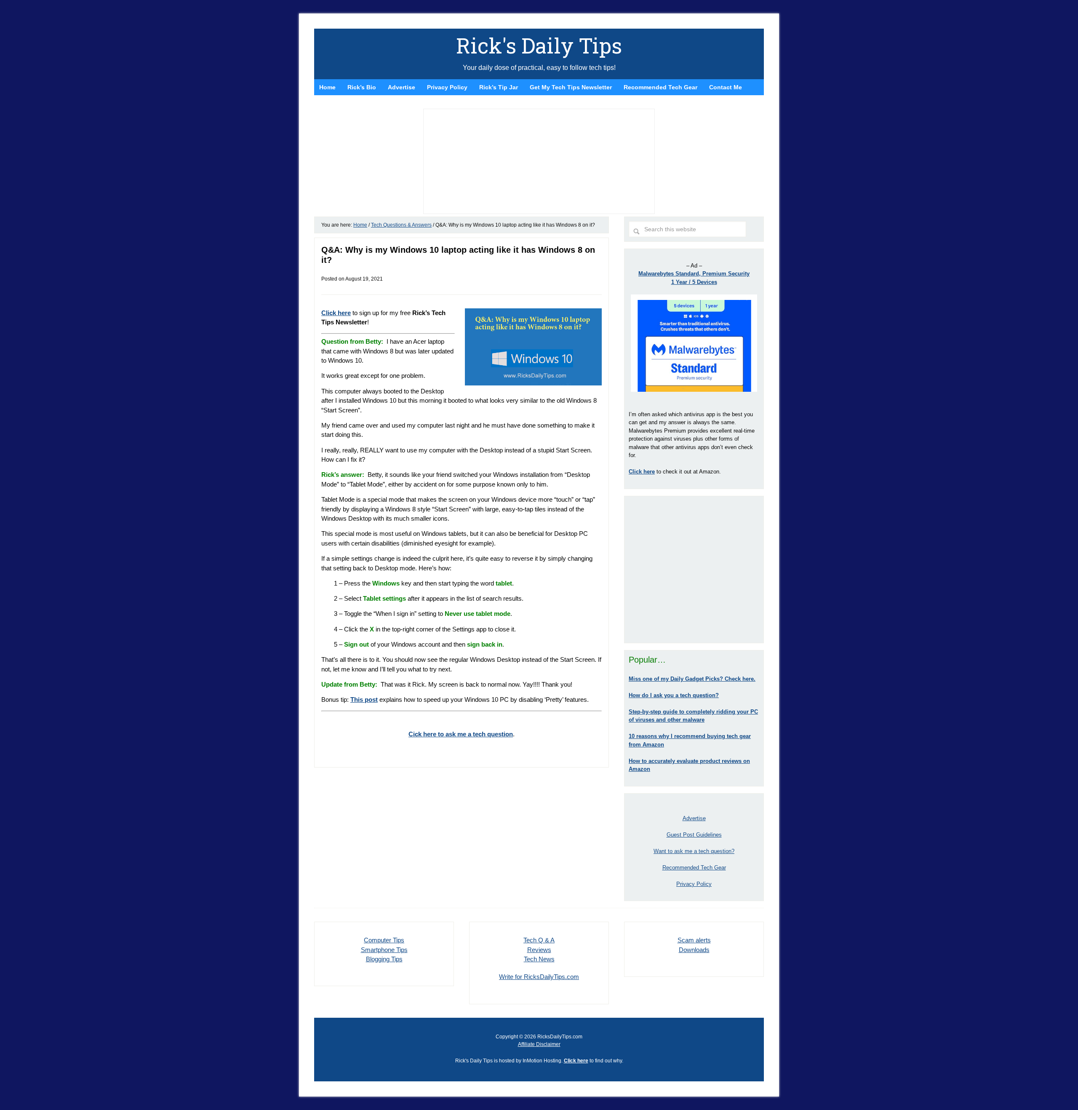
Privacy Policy (694, 884)
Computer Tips (384, 940)
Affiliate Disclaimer (539, 1044)
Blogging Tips (384, 959)
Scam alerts (694, 940)
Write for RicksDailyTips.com (539, 976)
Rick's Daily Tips (539, 45)
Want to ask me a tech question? (694, 851)
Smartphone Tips (384, 949)
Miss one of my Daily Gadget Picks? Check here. (692, 679)
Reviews (539, 949)
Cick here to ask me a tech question (460, 734)
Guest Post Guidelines (694, 835)
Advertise (694, 818)
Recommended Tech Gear (694, 867)
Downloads (694, 949)
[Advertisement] (694, 569)
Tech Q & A (539, 940)
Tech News (539, 959)
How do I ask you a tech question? (674, 695)
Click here (576, 1061)
